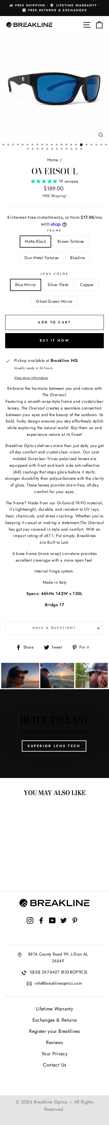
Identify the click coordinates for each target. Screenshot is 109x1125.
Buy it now (54, 340)
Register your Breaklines (54, 1031)
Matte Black (35, 241)
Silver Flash (58, 285)
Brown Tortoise (71, 241)
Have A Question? (54, 628)
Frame (54, 230)
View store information (31, 377)
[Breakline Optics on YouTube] (52, 926)
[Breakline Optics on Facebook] (41, 926)
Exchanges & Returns (54, 1020)
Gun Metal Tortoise (41, 258)
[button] (45, 181)
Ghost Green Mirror (54, 301)
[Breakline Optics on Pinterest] (74, 926)
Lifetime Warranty (54, 1008)
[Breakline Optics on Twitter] (63, 926)
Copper (87, 285)
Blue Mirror (25, 285)
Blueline (77, 258)
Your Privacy (54, 1053)
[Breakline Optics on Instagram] (30, 926)
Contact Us (54, 1064)
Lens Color (55, 274)
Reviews (54, 1042)
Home (52, 160)
